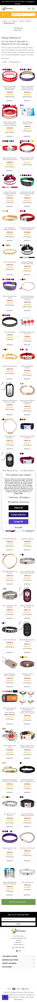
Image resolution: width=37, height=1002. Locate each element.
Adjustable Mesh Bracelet (27, 674)
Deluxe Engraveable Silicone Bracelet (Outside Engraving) (9, 123)
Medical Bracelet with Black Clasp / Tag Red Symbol (27, 193)
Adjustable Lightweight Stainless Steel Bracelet (9, 780)
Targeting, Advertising (19, 502)
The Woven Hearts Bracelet (10, 814)
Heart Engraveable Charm (10, 746)
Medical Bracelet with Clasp (10, 297)
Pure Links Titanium (9, 639)
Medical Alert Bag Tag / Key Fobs (27, 332)
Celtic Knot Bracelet (9, 262)
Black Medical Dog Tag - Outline (27, 640)
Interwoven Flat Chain (27, 848)
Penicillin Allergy (10, 332)
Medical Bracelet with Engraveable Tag (27, 158)
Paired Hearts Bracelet (9, 366)
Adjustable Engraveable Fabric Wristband (27, 228)
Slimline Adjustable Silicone (27, 367)
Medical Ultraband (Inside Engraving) (27, 262)
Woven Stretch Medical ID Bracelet (27, 437)
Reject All (18, 507)
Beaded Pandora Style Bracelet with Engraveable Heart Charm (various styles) (27, 710)
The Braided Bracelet (10, 539)
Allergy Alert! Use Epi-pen (10, 848)
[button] (18, 29)
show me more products (17, 902)
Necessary (13, 497)
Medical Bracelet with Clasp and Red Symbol (9, 158)
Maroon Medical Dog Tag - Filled (27, 606)
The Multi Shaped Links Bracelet (9, 572)
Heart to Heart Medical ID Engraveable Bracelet (27, 402)
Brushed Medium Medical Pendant (9, 674)
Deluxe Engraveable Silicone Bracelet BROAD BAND (9, 87)
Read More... (5, 58)
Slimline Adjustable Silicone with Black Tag (27, 780)
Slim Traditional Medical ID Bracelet (9, 228)
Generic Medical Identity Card (27, 122)
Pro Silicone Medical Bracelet (27, 471)
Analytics (26, 497)
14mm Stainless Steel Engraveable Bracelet (27, 572)
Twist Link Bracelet (27, 882)
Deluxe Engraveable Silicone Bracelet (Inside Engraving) (27, 87)
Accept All (18, 521)
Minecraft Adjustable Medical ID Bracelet (9, 883)
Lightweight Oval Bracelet (9, 437)
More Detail (18, 527)
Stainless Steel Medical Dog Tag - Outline (9, 401)
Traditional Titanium (27, 539)
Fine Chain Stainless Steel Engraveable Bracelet (27, 297)
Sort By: (4, 62)
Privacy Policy (18, 493)
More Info (10, 100)
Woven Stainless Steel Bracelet (10, 606)
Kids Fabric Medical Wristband (9, 708)
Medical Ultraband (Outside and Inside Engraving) (9, 193)
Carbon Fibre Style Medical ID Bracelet (27, 814)
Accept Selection (18, 514)
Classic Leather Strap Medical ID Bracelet (27, 746)
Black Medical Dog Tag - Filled (9, 471)
